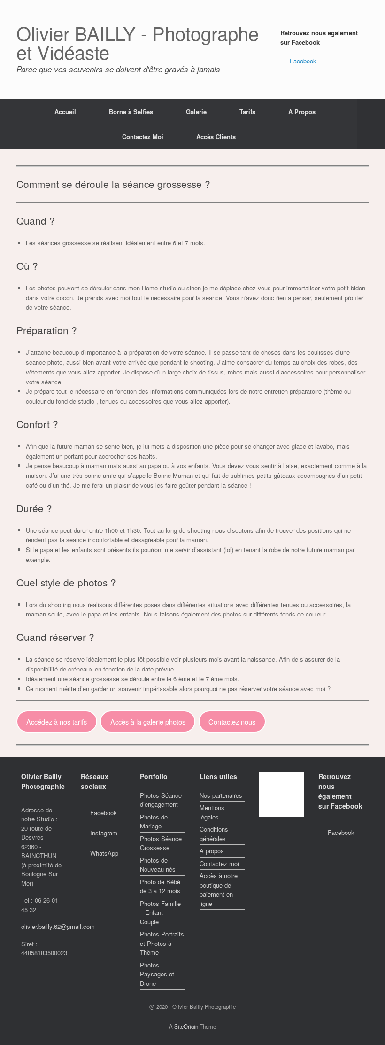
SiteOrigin (186, 1026)
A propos (212, 850)
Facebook (303, 60)
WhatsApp (104, 853)
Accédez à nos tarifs (56, 721)
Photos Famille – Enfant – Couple (160, 912)
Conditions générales (214, 834)
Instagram (103, 832)
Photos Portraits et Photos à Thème (162, 943)
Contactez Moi (142, 136)
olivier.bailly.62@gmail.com (58, 926)
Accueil (65, 111)
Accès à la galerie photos (147, 721)
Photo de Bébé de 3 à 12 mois (160, 886)
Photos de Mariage (154, 821)
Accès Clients (216, 136)
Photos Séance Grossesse (161, 843)
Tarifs (247, 111)
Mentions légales (212, 812)
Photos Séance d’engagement (161, 800)
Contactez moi (219, 863)
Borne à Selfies (131, 111)
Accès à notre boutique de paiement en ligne (219, 889)
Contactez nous (231, 721)
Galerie (196, 111)
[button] (371, 124)
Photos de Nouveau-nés (158, 865)
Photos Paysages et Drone (157, 974)
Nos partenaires (221, 795)
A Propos (302, 111)
